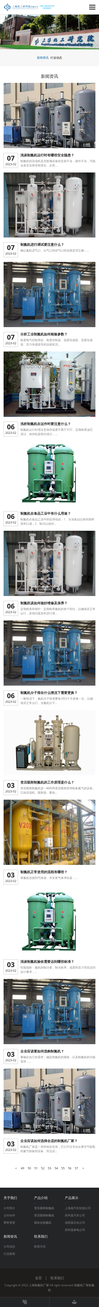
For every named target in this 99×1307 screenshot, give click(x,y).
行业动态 (56, 58)
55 (63, 1168)
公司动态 (9, 1246)
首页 (38, 1278)
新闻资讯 (43, 58)
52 (42, 1168)
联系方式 (40, 1246)
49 (22, 1168)
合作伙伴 (9, 1215)
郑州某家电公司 (75, 1230)
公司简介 (9, 1208)
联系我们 (57, 1278)
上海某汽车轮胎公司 (78, 1208)
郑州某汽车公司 (75, 1215)
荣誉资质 (9, 1223)
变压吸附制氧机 (44, 1215)
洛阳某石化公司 (75, 1223)
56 (69, 1168)
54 (56, 1168)
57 (76, 1168)
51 (36, 1168)
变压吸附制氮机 (44, 1208)
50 (29, 1168)
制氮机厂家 (81, 1285)
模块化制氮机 (42, 1223)
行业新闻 (9, 1254)
